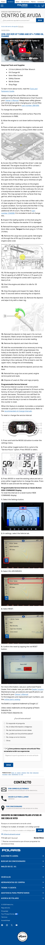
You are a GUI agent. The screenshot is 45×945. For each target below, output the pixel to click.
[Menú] (2, 5)
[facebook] (2, 925)
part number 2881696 (30, 105)
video (9, 774)
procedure (5, 774)
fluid (31, 772)
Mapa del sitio (5, 908)
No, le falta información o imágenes (19, 727)
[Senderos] (22, 5)
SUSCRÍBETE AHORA (9, 856)
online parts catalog (12, 699)
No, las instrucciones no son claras (19, 730)
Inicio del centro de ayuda (9, 26)
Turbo (12, 772)
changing (23, 772)
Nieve (17, 2)
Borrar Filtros (39, 838)
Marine (33, 2)
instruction (36, 772)
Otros (8, 740)
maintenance (15, 774)
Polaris (3, 2)
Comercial (41, 2)
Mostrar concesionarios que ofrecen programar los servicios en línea (20, 842)
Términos (4, 917)
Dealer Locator (37, 689)
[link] (22, 877)
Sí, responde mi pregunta (15, 723)
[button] (22, 790)
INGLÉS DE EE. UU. (9, 866)
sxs (22, 774)
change (19, 772)
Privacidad (4, 911)
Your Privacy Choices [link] (8, 914)
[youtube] (16, 925)
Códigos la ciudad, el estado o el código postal (20, 826)
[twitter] (12, 925)
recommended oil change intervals (18, 411)
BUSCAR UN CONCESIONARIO (13, 861)
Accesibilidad (5, 920)
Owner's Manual (12, 100)
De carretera (25, 2)
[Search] (35, 5)
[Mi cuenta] (39, 5)
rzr (20, 774)
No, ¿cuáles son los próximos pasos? (19, 734)
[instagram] (7, 925)
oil (15, 772)
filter (28, 772)
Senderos (11, 2)
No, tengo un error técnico (16, 737)
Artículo (20, 26)
